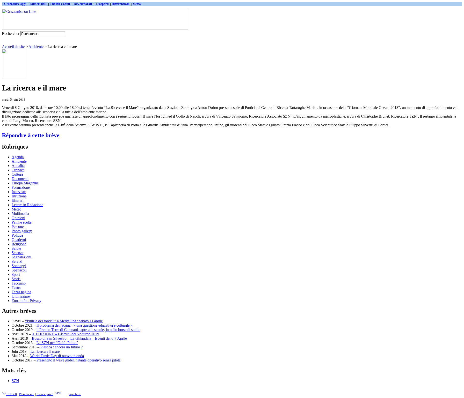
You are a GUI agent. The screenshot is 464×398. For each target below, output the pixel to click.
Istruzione (19, 196)
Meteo (16, 209)
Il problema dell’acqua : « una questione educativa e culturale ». (84, 325)
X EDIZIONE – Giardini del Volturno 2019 (65, 334)
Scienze (17, 253)
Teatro (16, 287)
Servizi (17, 261)
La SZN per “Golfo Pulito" (57, 343)
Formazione (21, 187)
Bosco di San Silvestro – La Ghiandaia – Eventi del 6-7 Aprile (79, 338)
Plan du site (26, 394)
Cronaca (18, 170)
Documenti (20, 179)
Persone (18, 227)
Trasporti (102, 4)
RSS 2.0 (11, 394)
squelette (75, 394)
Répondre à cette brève (30, 135)
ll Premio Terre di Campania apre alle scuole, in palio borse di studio (88, 330)
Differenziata (121, 4)
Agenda (18, 157)
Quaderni (19, 240)
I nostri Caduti (60, 4)
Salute (16, 248)
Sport (16, 274)
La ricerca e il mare (45, 351)
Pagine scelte (21, 222)
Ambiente (36, 47)
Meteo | (137, 4)
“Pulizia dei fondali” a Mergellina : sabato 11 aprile (64, 321)
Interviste (19, 192)
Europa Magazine (25, 183)
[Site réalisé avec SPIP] (61, 394)
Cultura (17, 174)
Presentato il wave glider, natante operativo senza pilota (78, 360)
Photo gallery (22, 231)
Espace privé (44, 394)
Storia (16, 279)
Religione (19, 244)
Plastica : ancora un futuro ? (61, 347)
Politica (17, 235)
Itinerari (17, 200)
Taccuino (19, 283)
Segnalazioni (21, 257)
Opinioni (18, 218)
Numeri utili (38, 4)
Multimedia (20, 213)
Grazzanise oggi (15, 4)
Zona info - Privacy (26, 301)
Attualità (18, 166)
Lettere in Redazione (27, 205)
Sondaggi (19, 266)
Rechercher (10, 33)
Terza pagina (21, 292)
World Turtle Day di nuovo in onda (57, 356)
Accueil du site (13, 47)
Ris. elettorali (83, 4)
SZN (15, 381)
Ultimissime (21, 296)
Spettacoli (19, 270)
